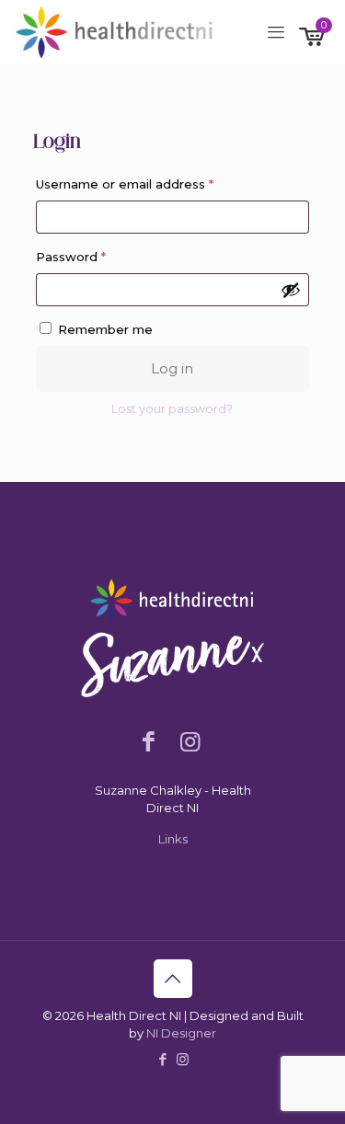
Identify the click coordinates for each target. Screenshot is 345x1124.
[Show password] (291, 290)
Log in (172, 368)
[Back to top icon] (173, 978)
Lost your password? (172, 408)
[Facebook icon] (163, 1059)
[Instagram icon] (183, 1059)
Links (173, 839)
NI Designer (181, 1033)
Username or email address (153, 183)
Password (99, 256)
